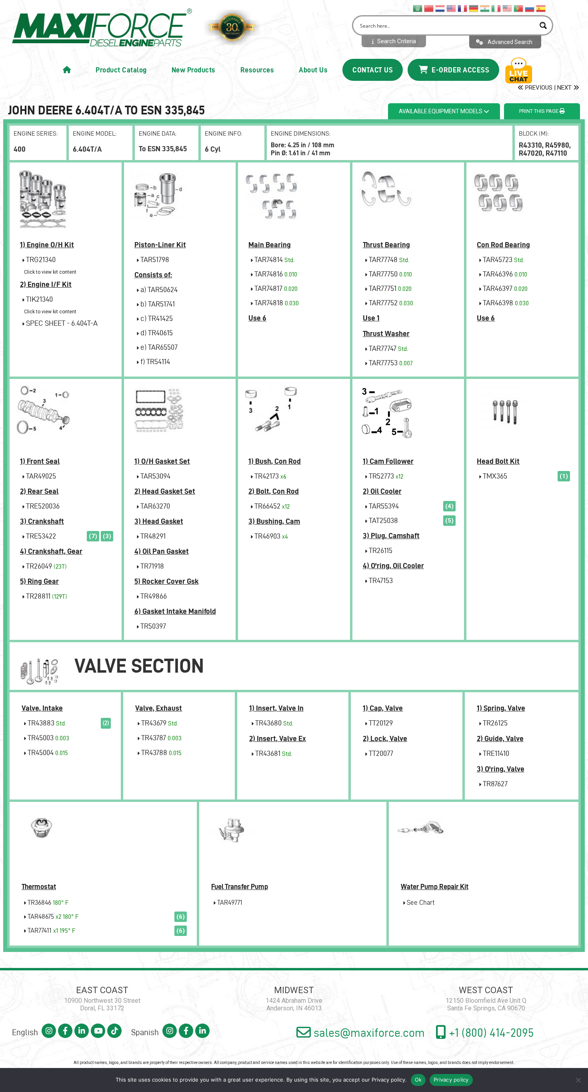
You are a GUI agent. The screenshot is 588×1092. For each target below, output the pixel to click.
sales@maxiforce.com (368, 1032)
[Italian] (496, 8)
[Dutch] (440, 8)
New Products (194, 70)
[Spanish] (541, 8)
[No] (578, 1080)
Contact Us (372, 70)
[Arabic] (418, 8)
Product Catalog (121, 70)
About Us (313, 70)
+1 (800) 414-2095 (490, 1032)
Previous (538, 87)
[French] (463, 8)
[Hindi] (485, 8)
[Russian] (530, 8)
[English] (451, 8)
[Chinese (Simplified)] (429, 8)
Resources (257, 70)
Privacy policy (388, 1079)
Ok (418, 1079)
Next (565, 87)
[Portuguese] (519, 8)
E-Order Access (460, 70)
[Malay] (507, 8)
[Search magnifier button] (543, 25)
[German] (474, 8)
